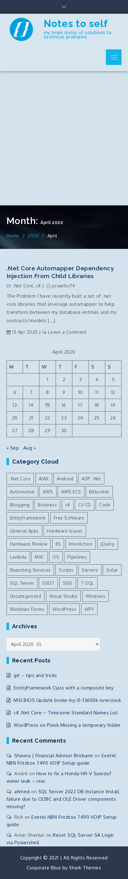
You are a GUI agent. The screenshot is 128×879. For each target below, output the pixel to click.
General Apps (24, 530)
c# (38, 285)
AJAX (44, 478)
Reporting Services (30, 570)
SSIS (68, 583)
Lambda (18, 557)
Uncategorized (25, 596)
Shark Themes (85, 868)
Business (47, 504)
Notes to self (76, 23)
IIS (58, 544)
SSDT (48, 583)
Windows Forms (27, 609)
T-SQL (87, 583)
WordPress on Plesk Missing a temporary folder (67, 725)
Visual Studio (63, 596)
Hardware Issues (65, 530)
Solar (112, 570)
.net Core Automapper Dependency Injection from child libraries (60, 272)
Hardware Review (29, 544)
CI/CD (84, 504)
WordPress (64, 609)
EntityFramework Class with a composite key (63, 688)
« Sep (13, 448)
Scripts (66, 570)
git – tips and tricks (35, 675)
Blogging (20, 504)
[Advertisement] (64, 138)
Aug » (29, 448)
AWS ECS (71, 491)
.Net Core (23, 285)
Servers (90, 570)
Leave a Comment (67, 332)
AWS (48, 491)
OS (56, 557)
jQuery (108, 544)
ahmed (22, 791)
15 (47, 405)
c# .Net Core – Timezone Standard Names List (66, 713)
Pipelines (77, 557)
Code (104, 504)
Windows (96, 596)
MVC (39, 557)
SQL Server (22, 583)
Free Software (69, 517)
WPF (89, 609)
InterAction (81, 544)
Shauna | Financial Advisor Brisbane (53, 755)
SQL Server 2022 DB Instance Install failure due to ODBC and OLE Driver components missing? (63, 799)
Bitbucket (99, 491)
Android (65, 478)
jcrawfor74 (63, 285)
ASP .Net (91, 478)
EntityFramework (28, 517)
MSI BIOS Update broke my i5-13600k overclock (67, 700)
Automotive (22, 491)
